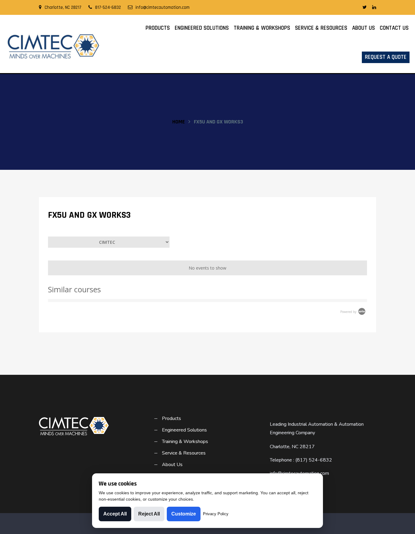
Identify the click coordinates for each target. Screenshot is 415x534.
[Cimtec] (52, 46)
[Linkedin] (374, 7)
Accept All (115, 513)
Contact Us (394, 28)
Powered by (348, 312)
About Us (363, 28)
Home (178, 121)
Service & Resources (321, 28)
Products (158, 28)
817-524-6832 (108, 7)
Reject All (149, 513)
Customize (183, 513)
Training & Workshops (262, 28)
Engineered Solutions (202, 28)
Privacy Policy (215, 514)
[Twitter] (364, 7)
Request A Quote (385, 57)
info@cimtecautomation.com (162, 7)
